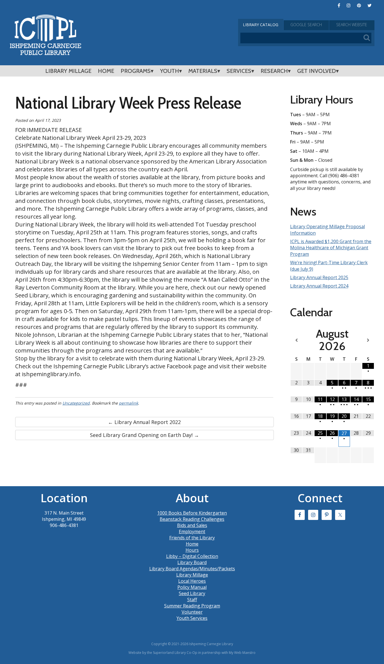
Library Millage (68, 71)
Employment (192, 531)
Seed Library (192, 593)
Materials (202, 71)
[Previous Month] (296, 340)
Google (306, 24)
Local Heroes (192, 581)
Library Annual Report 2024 (319, 286)
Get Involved (316, 71)
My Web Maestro (242, 652)
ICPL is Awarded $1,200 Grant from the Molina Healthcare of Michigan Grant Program (330, 247)
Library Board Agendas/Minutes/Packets (192, 569)
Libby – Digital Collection (192, 556)
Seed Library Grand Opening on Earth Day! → (144, 435)
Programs (136, 71)
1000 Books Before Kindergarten (192, 513)
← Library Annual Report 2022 (144, 422)
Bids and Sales (192, 525)
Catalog (260, 24)
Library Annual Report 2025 (319, 277)
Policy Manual (192, 587)
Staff (192, 599)
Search (351, 24)
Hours (192, 550)
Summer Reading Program (192, 606)
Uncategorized (76, 403)
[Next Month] (368, 340)
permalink (128, 403)
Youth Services (192, 618)
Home (106, 71)
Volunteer (192, 612)
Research (274, 71)
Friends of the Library (192, 538)
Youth (169, 71)
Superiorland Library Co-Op (175, 652)
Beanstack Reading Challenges (192, 519)
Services (239, 71)
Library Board (192, 562)
